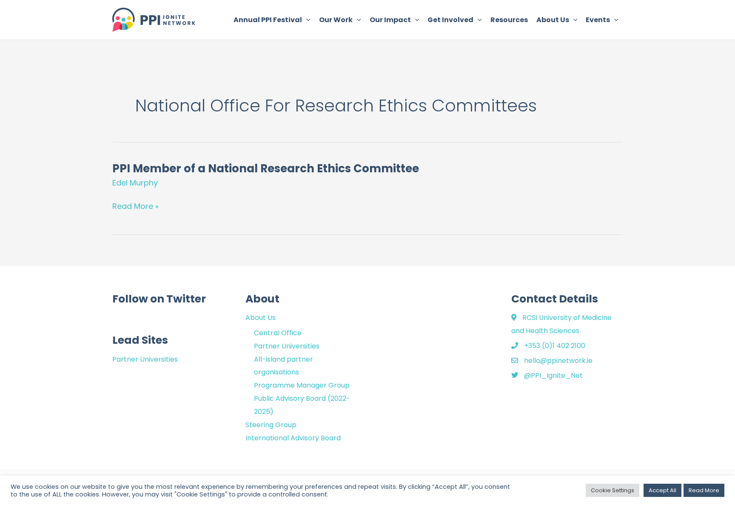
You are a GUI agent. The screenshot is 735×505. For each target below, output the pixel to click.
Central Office (278, 333)
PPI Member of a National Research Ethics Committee (265, 168)
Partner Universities (145, 359)
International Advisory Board (293, 438)
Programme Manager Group (302, 385)
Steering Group (270, 425)
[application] (306, 20)
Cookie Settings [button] (612, 490)
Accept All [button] (662, 490)
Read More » (135, 206)
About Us (260, 317)
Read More (704, 490)
